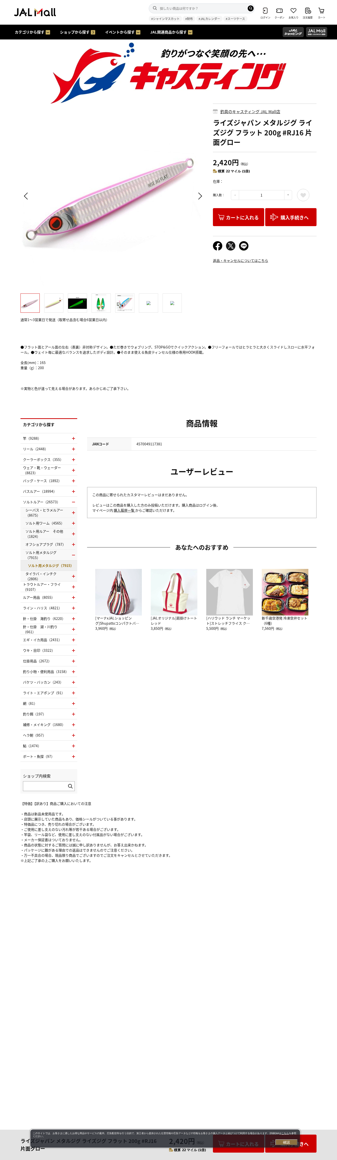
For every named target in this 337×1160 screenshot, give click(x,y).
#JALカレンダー (209, 19)
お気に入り (303, 195)
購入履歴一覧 (124, 510)
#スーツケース (235, 19)
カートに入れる (242, 217)
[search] (251, 8)
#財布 (189, 19)
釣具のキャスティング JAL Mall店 (250, 111)
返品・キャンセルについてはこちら (240, 260)
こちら (285, 1133)
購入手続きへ (295, 217)
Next (199, 196)
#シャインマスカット (165, 19)
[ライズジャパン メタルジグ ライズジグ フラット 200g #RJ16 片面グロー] (113, 196)
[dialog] (165, 1138)
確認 (286, 1142)
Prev (26, 196)
